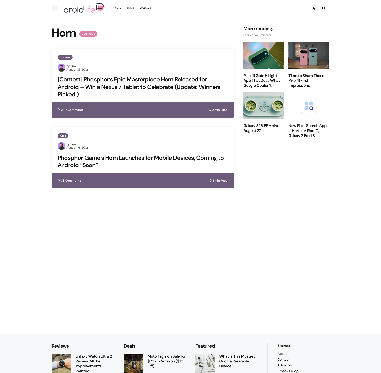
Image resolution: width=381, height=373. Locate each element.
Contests (65, 57)
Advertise (285, 365)
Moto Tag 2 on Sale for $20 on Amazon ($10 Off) (166, 361)
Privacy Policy (288, 371)
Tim (73, 66)
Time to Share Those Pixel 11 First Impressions (306, 80)
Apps (63, 135)
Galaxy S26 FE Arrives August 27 (262, 128)
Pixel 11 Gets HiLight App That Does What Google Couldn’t (261, 80)
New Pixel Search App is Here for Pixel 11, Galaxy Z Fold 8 (307, 130)
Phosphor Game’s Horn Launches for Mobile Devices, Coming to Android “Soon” (141, 161)
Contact (283, 359)
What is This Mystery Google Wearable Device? (237, 361)
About (282, 354)
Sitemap (284, 346)
